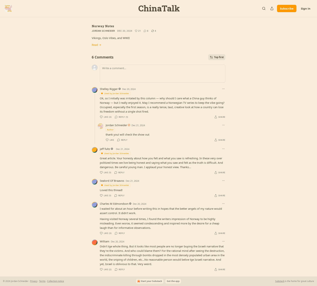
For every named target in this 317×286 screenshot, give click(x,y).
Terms (42, 281)
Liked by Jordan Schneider (116, 93)
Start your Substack (151, 281)
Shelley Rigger (109, 89)
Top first (219, 57)
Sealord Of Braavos (112, 180)
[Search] (263, 8)
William (104, 241)
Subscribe (287, 8)
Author (110, 129)
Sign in (305, 8)
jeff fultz (105, 149)
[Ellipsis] (223, 89)
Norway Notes (103, 26)
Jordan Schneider (103, 30)
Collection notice (55, 281)
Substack (279, 281)
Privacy (33, 281)
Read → (96, 45)
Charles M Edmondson (114, 203)
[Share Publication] (272, 8)
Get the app (173, 281)
